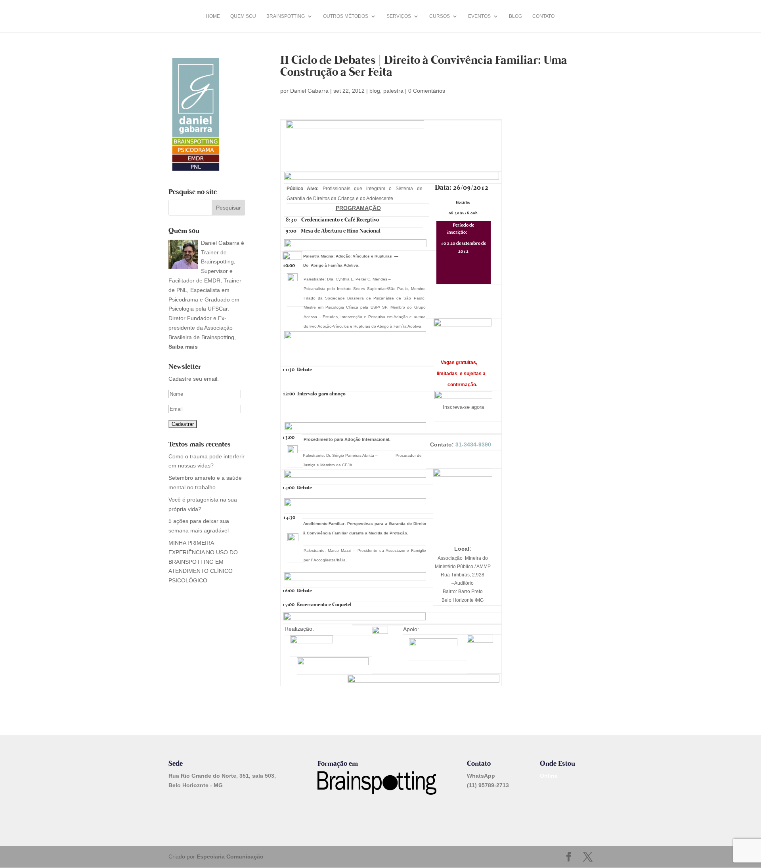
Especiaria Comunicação (230, 856)
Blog (515, 16)
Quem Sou (243, 16)
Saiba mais (183, 346)
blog (374, 91)
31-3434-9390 (473, 444)
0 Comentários (426, 91)
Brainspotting (285, 16)
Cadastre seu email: (193, 379)
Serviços (398, 16)
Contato (543, 16)
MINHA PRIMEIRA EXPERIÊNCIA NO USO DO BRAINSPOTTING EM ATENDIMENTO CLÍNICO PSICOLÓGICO (203, 562)
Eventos (479, 16)
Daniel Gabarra (309, 91)
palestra (393, 91)
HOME (213, 16)
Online (549, 776)
